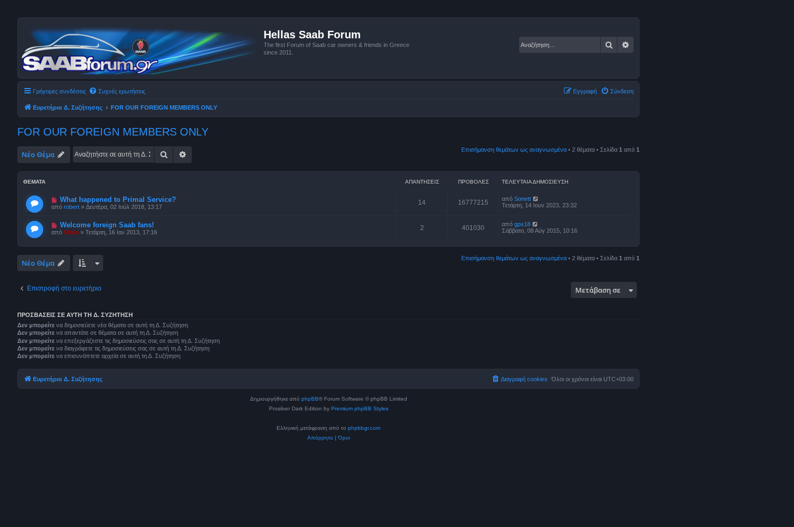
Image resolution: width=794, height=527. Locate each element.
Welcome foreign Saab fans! (107, 225)
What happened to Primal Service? (118, 199)
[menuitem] (117, 91)
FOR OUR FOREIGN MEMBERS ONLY (112, 132)
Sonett (522, 198)
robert (71, 207)
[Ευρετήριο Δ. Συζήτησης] (142, 48)
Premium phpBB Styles (359, 408)
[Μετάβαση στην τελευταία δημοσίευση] (536, 198)
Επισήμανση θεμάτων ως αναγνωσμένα (514, 149)
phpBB (310, 399)
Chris (71, 232)
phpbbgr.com (364, 428)
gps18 (522, 224)
